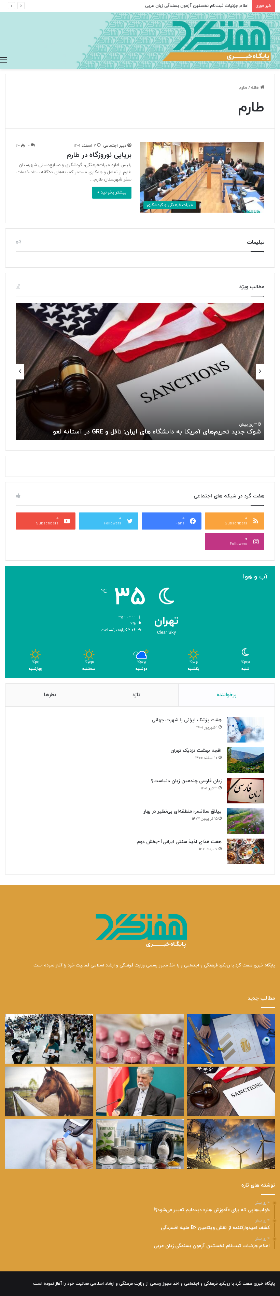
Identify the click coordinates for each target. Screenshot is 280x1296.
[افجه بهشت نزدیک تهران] (245, 760)
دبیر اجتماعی (114, 145)
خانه (255, 88)
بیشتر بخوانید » (111, 192)
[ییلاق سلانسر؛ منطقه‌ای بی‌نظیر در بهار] (245, 821)
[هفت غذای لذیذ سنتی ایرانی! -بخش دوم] (245, 851)
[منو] (3, 60)
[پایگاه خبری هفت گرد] (140, 40)
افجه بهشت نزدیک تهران (196, 750)
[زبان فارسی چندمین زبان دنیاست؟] (245, 790)
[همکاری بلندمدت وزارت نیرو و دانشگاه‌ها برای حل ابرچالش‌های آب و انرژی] (231, 1144)
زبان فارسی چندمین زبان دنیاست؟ (186, 781)
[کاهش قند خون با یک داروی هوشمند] (49, 1144)
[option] (140, 371)
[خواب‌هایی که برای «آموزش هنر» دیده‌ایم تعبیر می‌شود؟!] (231, 1039)
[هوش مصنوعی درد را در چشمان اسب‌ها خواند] (49, 1092)
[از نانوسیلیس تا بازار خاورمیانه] (140, 1144)
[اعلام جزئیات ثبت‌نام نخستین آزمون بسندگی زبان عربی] (49, 1039)
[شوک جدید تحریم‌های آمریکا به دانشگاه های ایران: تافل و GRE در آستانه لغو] (231, 1092)
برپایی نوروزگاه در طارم (99, 155)
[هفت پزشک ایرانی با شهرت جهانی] (245, 730)
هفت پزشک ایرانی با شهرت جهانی (187, 720)
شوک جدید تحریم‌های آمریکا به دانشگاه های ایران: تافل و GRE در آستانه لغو (157, 432)
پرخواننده (227, 694)
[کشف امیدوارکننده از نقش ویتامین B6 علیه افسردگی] (140, 1039)
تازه (136, 694)
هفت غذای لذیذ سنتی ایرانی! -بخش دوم (179, 842)
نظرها (50, 694)
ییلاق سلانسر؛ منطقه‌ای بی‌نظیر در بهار (182, 811)
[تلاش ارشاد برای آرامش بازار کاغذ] (140, 1092)
